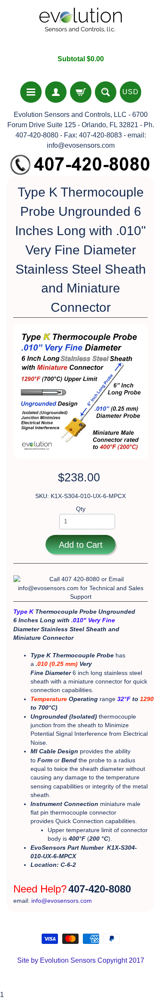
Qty (80, 509)
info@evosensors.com (61, 901)
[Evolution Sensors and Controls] (81, 27)
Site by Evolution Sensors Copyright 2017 (80, 960)
